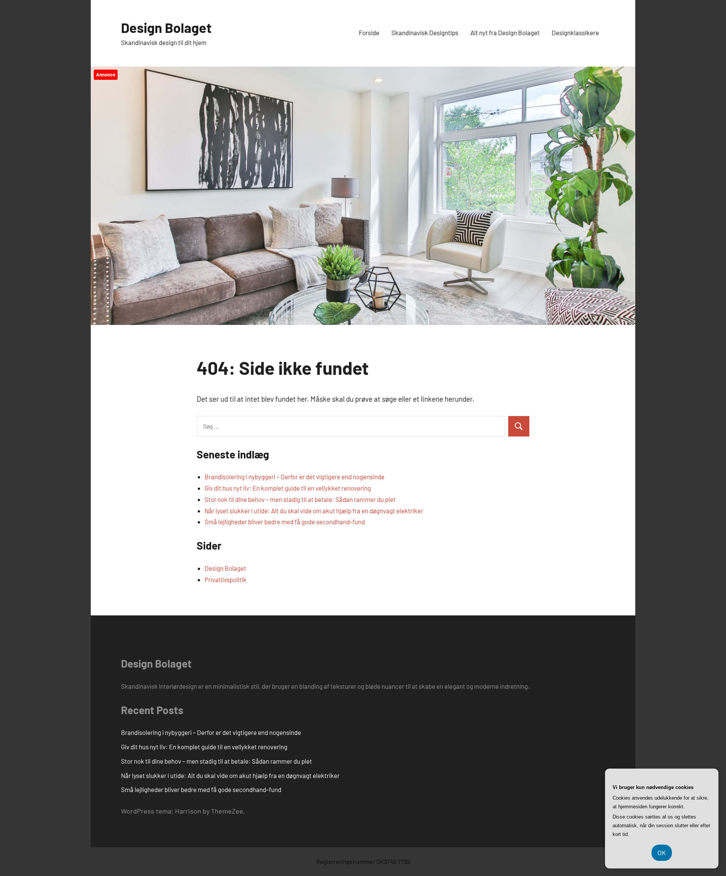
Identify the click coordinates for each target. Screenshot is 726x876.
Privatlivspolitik (226, 579)
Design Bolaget (166, 27)
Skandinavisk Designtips (424, 32)
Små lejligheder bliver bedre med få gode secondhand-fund (285, 521)
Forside (369, 32)
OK (662, 852)
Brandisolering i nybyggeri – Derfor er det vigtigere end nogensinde (295, 476)
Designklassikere (575, 32)
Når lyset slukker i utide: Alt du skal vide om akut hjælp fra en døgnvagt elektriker (314, 510)
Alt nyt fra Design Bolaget (505, 32)
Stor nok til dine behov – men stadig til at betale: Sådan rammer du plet (300, 499)
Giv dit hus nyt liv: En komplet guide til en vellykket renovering (288, 488)
